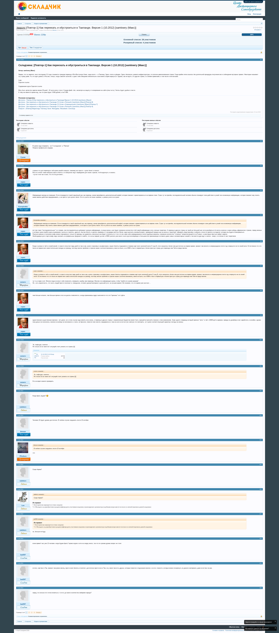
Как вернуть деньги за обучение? (257, 628)
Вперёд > (38, 56)
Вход (249, 14)
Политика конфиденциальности (235, 630)
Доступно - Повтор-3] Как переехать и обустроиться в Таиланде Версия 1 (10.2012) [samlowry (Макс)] (54, 100)
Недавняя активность (38, 18)
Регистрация (257, 14)
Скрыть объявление (275, 621)
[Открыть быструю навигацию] (261, 23)
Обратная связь (234, 627)
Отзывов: (257, 30)
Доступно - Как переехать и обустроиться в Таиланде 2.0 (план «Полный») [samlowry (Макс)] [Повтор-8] (55, 102)
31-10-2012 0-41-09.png (47, 354)
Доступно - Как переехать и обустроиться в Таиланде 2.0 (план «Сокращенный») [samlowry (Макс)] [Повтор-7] (58, 104)
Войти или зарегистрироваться (253, 1)
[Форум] (19, 14)
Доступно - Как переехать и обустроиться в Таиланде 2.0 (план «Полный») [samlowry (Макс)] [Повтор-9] (55, 106)
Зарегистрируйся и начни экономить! (258, 622)
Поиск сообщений (22, 18)
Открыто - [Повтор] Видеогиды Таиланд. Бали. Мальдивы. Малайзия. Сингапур (46, 108)
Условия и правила (218, 630)
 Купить (144, 34)
